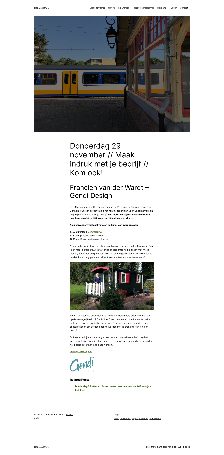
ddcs (116, 418)
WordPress (184, 446)
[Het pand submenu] (167, 8)
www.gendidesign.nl (81, 351)
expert (135, 418)
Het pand (161, 7)
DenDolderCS (41, 7)
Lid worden (123, 7)
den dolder (125, 418)
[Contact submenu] (189, 8)
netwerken (155, 418)
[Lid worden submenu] (130, 8)
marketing (144, 418)
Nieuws (69, 414)
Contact (184, 7)
